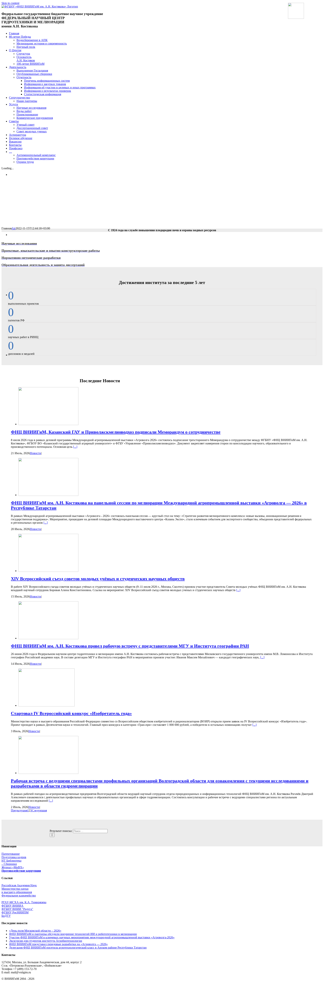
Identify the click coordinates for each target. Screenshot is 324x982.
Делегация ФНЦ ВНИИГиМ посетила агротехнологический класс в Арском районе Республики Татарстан (78, 947)
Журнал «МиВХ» (13, 867)
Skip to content (10, 3)
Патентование (11, 853)
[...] (75, 446)
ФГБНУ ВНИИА (12, 905)
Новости (35, 453)
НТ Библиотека (11, 860)
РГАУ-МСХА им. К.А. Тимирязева (24, 902)
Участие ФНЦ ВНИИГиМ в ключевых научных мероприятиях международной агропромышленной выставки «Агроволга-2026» (92, 937)
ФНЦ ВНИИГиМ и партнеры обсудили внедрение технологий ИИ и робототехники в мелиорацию (73, 934)
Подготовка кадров (14, 857)
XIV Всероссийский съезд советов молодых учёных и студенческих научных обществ (98, 578)
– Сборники (9, 864)
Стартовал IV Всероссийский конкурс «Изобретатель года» (71, 713)
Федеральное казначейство (19, 895)
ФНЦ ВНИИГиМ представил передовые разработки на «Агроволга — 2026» (58, 944)
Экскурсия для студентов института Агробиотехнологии (45, 940)
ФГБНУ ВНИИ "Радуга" (17, 909)
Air (14, 228)
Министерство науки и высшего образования (17, 890)
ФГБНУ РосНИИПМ (15, 912)
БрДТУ (6, 915)
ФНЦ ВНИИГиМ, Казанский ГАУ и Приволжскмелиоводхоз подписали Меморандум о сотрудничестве (115, 432)
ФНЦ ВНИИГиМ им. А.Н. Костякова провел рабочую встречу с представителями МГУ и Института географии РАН (130, 646)
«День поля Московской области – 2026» (35, 930)
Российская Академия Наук (19, 885)
